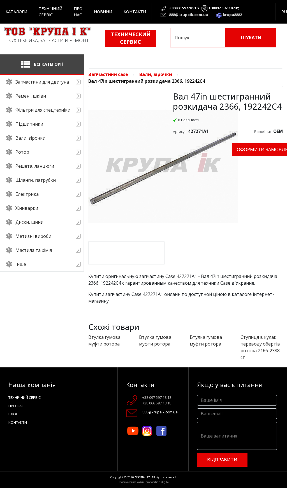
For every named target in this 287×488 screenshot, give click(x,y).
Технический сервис (131, 38)
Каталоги (16, 11)
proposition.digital (157, 482)
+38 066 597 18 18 (156, 403)
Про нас (78, 11)
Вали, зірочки (155, 74)
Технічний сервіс (50, 11)
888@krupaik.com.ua (188, 14)
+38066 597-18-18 (183, 7)
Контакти (135, 11)
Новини (103, 11)
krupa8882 (232, 14)
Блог (13, 413)
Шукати (251, 37)
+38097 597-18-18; (224, 7)
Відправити (222, 460)
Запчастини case (108, 74)
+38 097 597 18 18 (156, 397)
